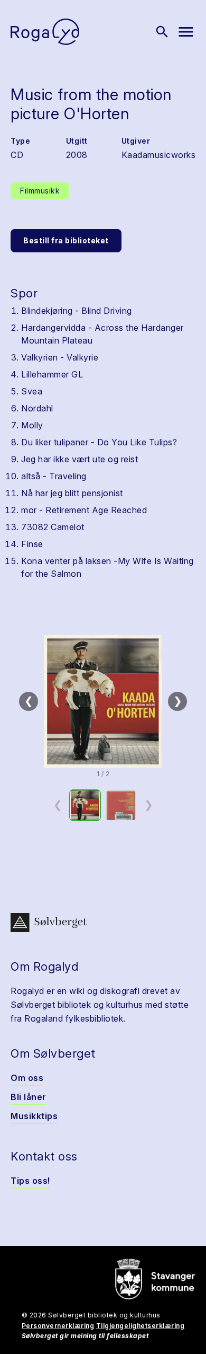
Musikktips (34, 1116)
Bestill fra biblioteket (66, 240)
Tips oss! (30, 1180)
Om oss (27, 1077)
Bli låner (28, 1097)
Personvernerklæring (58, 1326)
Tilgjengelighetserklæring (140, 1326)
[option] (85, 805)
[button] (103, 701)
